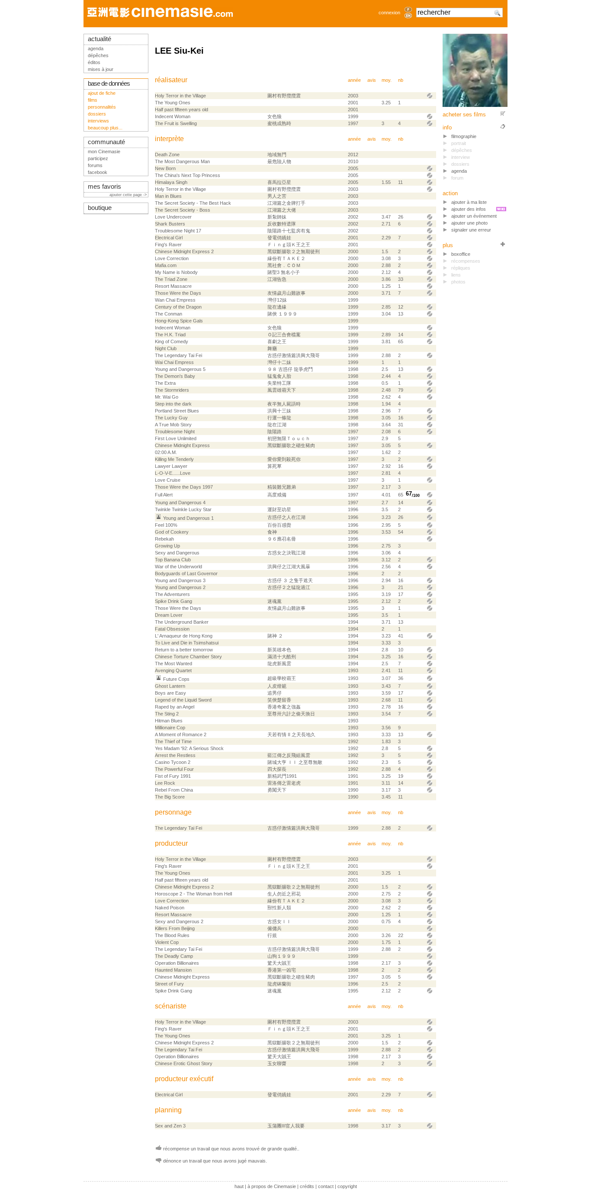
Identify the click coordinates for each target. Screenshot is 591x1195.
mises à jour (100, 69)
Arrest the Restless (175, 755)
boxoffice (460, 254)
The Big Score (170, 796)
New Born (165, 168)
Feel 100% (166, 525)
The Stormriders (172, 390)
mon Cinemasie (104, 151)
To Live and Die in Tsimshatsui (186, 642)
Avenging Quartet (173, 670)
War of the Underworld (178, 566)
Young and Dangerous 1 (188, 518)
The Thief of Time (173, 741)
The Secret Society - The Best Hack (193, 203)
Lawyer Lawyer (171, 466)
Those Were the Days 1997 (184, 487)
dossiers (97, 113)
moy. (387, 80)
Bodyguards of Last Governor (186, 573)
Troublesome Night (175, 431)
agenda (459, 171)
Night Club (166, 348)
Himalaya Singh (171, 182)
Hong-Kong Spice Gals (179, 320)
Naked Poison (169, 907)
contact (326, 1186)
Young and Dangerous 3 (180, 580)
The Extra (165, 383)
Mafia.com (166, 265)
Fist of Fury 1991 (173, 776)
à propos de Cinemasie (271, 1186)
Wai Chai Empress (174, 362)
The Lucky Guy (171, 417)
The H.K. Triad (170, 334)
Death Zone (167, 154)
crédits (307, 1186)
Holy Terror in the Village (180, 95)
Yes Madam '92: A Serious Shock (189, 748)
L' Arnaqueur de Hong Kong (183, 635)
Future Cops (176, 679)
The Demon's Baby (175, 376)
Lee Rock (165, 783)
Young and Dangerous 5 (180, 369)
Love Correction (172, 258)
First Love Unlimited (175, 438)
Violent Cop (167, 942)
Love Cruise (167, 480)
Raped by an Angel (174, 706)
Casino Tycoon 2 (172, 762)
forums (95, 165)
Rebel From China (174, 789)
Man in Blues (168, 196)
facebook (97, 172)
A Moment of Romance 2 (180, 734)
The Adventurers (172, 594)
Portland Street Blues (177, 410)
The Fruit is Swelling (176, 123)
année (354, 80)
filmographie (463, 136)
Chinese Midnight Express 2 (184, 251)
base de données (109, 83)
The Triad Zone (171, 279)
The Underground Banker (182, 622)
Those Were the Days (178, 293)
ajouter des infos (468, 209)
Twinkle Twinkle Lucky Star (183, 509)
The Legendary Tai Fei (178, 355)
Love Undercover (173, 216)
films (92, 100)
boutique (100, 207)
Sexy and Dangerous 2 (179, 921)
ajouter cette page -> (128, 195)
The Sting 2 (167, 713)
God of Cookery (172, 532)
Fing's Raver (168, 244)
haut (239, 1186)
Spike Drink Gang (173, 601)
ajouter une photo (469, 222)
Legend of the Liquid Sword (183, 699)
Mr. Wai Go (166, 396)
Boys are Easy (170, 693)
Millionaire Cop (170, 727)
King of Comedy (171, 341)
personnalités (102, 107)
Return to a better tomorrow (184, 649)
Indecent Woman (172, 116)
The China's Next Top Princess (187, 175)
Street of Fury (169, 983)
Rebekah (164, 538)
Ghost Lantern (170, 686)
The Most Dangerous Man (182, 161)
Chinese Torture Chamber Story (188, 656)
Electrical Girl (169, 237)
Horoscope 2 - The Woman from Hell (193, 893)
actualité (99, 38)
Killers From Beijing (175, 928)
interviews (98, 120)
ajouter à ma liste (469, 202)
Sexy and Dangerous (177, 552)
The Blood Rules (172, 935)
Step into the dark (173, 403)
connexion (389, 12)
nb (400, 80)
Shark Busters (170, 223)
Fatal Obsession (172, 628)
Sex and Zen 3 (170, 1125)
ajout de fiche (102, 93)
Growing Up (167, 545)
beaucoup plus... (105, 127)
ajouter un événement (474, 216)
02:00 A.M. (166, 452)
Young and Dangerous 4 (180, 502)
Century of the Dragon (178, 306)
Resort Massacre (173, 286)
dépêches (98, 55)
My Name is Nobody (176, 272)
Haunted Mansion (173, 970)
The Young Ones (172, 102)
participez (98, 158)
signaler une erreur (471, 229)
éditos (94, 62)
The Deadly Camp (174, 956)
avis (371, 80)
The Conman (168, 313)
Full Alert (164, 494)
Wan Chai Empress (175, 300)
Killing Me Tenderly (174, 459)
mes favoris (104, 186)
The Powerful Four (174, 769)
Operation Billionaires (177, 963)
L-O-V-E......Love (172, 473)
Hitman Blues (169, 720)
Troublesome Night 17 (178, 230)
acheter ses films (464, 114)
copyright (347, 1186)
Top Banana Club (173, 559)
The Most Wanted (173, 663)
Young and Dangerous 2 (180, 587)
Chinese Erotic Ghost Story (183, 1063)
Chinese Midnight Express (182, 445)
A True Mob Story (173, 424)
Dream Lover (169, 615)
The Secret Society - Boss (182, 210)
